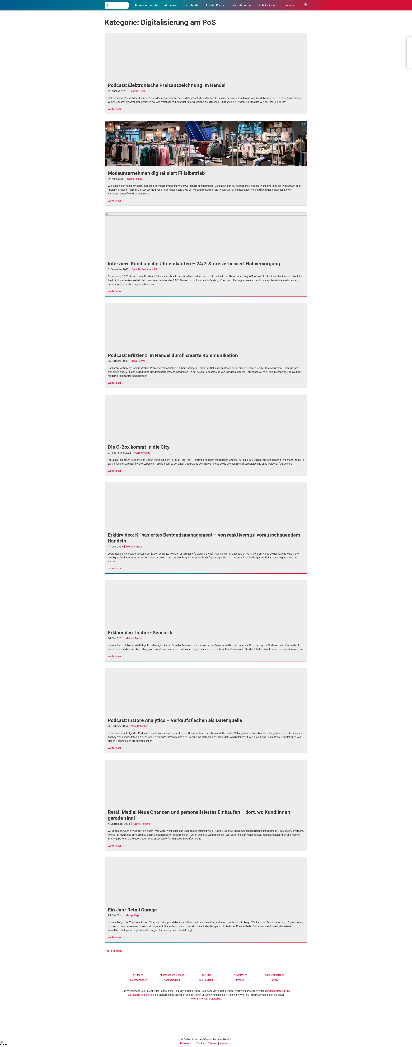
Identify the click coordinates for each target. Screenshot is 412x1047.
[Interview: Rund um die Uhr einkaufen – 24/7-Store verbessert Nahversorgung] (206, 214)
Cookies (201, 1043)
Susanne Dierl (137, 91)
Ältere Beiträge (113, 950)
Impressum (226, 1043)
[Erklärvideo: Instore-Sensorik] (206, 624)
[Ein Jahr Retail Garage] (206, 901)
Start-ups (206, 974)
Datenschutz (187, 1043)
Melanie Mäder (134, 546)
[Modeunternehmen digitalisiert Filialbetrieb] (206, 164)
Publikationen (267, 5)
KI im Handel (191, 5)
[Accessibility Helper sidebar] (4, 1043)
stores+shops (134, 178)
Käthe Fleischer (142, 823)
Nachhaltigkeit (172, 979)
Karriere (274, 979)
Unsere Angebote (146, 5)
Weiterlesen (115, 109)
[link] (137, 966)
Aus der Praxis (215, 5)
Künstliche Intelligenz (172, 974)
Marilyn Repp (133, 915)
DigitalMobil (206, 979)
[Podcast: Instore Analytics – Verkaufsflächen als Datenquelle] (206, 712)
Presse (240, 979)
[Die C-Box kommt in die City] (206, 438)
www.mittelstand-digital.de (205, 998)
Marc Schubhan (139, 726)
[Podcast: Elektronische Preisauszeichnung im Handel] (206, 77)
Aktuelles (170, 5)
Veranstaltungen (241, 5)
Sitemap (212, 1043)
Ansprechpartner (274, 974)
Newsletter (240, 974)
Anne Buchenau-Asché (144, 269)
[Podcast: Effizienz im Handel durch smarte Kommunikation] (206, 347)
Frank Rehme (138, 361)
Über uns (288, 5)
